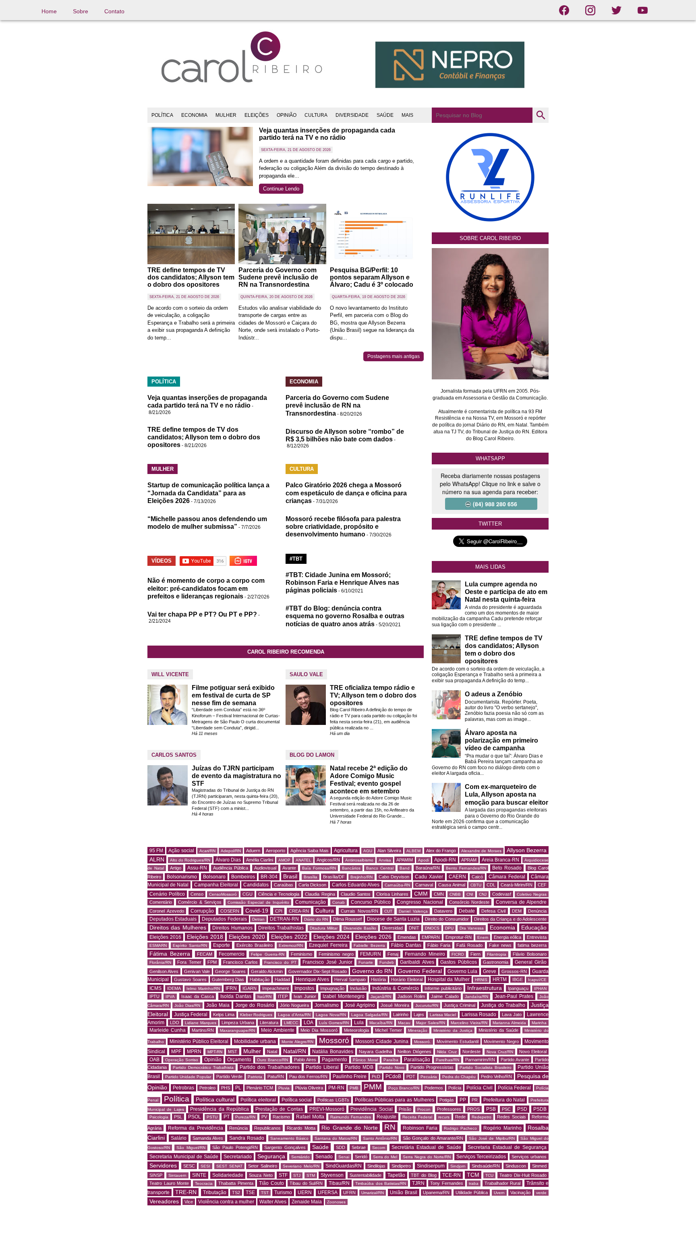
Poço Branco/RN (403, 1088)
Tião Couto (271, 1183)
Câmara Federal (507, 877)
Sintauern (177, 1175)
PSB (491, 1109)
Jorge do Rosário (254, 1005)
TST (265, 1192)
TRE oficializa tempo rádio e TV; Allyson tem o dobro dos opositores (373, 695)
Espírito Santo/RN (190, 945)
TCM (473, 1175)
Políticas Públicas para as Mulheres (394, 1100)
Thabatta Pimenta (235, 1183)
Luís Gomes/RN (334, 1023)
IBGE (517, 979)
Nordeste (471, 1051)
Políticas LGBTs (333, 1099)
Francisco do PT (280, 962)
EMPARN (431, 937)
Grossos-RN (514, 971)
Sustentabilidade (365, 1175)
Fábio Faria (438, 945)
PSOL (194, 1117)
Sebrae (359, 1147)
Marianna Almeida (509, 1023)
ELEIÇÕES (256, 115)
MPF (176, 1051)
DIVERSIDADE (352, 115)
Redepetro (481, 1117)
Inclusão (358, 988)
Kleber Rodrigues (256, 1014)
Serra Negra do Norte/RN (427, 1157)
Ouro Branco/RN (272, 1060)
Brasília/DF (334, 876)
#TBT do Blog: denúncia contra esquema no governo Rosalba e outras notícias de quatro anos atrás (345, 616)
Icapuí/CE (537, 979)
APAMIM (404, 859)
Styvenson (332, 1175)
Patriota (255, 1076)
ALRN (156, 859)
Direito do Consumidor (446, 919)
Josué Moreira (395, 1005)
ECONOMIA (194, 115)
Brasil (290, 876)
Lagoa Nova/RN (331, 1014)
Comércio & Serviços (200, 902)
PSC (506, 1109)
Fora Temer (189, 962)
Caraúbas (283, 884)
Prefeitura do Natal (504, 1100)
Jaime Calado (444, 996)
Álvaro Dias (228, 860)
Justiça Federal (191, 1014)
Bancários (351, 868)
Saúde (320, 1147)
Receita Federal (417, 1117)
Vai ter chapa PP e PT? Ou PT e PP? (202, 614)
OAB (154, 1059)
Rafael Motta (310, 1117)
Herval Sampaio (349, 979)
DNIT (414, 927)
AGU (367, 851)
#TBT (296, 559)
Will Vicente (170, 674)
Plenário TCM (259, 1087)
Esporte (221, 945)
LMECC (291, 1023)
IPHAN (540, 988)
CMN (439, 894)
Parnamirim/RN (480, 1059)
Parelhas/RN (447, 1060)
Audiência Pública (230, 867)
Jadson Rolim (411, 996)
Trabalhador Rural (503, 1183)
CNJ (483, 894)
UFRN (349, 1192)
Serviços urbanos (529, 1156)
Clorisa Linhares (392, 894)
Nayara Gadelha (375, 1051)
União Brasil (403, 1192)
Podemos (434, 1087)
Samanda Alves (208, 1138)
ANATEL (303, 860)
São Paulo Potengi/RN (235, 1147)
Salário (178, 1138)
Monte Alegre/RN (297, 1041)
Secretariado (238, 1156)
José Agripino (360, 1005)
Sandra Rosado (246, 1138)
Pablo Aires (305, 1059)
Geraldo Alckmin (267, 971)
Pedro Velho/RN (496, 1076)
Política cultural (215, 1099)
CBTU (475, 885)
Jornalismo (327, 1005)
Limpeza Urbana (238, 1022)
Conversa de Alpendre (521, 902)
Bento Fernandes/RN (466, 868)
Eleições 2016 (165, 937)
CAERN (457, 877)
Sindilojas (376, 1165)
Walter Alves (272, 1202)
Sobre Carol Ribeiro (490, 238)
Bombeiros (243, 877)
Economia (502, 927)
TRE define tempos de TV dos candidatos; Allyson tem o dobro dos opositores (190, 277)
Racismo (281, 1116)
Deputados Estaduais (173, 919)
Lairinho (400, 1014)
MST (232, 1051)
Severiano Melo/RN (301, 1166)
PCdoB (393, 1076)
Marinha (539, 1023)
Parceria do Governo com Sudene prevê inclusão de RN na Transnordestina (278, 277)
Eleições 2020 (247, 937)
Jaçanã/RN (381, 996)
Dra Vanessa (472, 928)
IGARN (249, 988)
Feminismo (301, 954)
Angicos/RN (328, 859)
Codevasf (501, 894)
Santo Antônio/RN (380, 1138)
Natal (272, 1051)
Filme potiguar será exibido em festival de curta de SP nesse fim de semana (233, 695)
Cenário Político (167, 894)
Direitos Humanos (232, 928)
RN (390, 1127)
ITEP (283, 996)
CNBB (455, 894)
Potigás (446, 1099)
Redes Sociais (511, 1116)
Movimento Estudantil (457, 1041)
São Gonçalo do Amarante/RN (433, 1138)
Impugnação (332, 988)
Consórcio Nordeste (469, 902)
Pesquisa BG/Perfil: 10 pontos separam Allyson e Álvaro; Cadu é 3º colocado (371, 277)
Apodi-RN (445, 860)
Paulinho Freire (350, 1076)
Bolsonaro (214, 877)
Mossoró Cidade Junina (381, 1041)
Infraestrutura (484, 988)
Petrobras (183, 1088)
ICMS (155, 988)
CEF (542, 884)
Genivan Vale (197, 971)
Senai (343, 1157)
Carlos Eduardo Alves (355, 885)
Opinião (213, 1059)
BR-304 (269, 877)
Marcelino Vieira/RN (469, 1023)
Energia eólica (508, 937)
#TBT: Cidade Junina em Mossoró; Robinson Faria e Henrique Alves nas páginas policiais (342, 582)
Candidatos (256, 885)
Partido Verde (229, 1076)
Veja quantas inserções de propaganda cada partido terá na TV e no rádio (327, 134)
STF (283, 1175)
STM (311, 1175)
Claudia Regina (320, 894)
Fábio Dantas (406, 945)
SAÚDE (385, 115)
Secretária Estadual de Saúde (426, 1147)
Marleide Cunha (167, 1030)
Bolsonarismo (182, 877)
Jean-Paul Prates (514, 996)
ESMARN (158, 945)
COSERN (229, 911)
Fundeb (386, 962)
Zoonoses (336, 1202)
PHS (225, 1087)
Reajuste (386, 1117)
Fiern (475, 954)
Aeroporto (275, 850)
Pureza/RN (245, 1117)
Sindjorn (458, 1166)
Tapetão (396, 1175)
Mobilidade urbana (255, 1041)
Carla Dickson (312, 884)
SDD (340, 1147)
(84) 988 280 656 (495, 504)
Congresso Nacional (420, 902)
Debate (467, 911)
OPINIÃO (286, 115)
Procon (424, 1109)
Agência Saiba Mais (309, 850)
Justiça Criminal (459, 1005)
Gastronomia (495, 962)
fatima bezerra (532, 945)
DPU (449, 928)
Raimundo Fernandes (350, 1117)
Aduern (253, 850)
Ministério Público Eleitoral (199, 1041)
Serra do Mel (385, 1157)
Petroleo (207, 1087)
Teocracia (204, 1183)
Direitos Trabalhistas (281, 928)
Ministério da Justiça (452, 1030)
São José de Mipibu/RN (491, 1138)
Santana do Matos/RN (336, 1138)
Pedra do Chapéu (459, 1076)
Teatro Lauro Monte (169, 1183)
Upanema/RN (436, 1192)
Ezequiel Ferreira (328, 945)
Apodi (423, 860)
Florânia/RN (160, 962)
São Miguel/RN (190, 1147)
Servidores (163, 1165)
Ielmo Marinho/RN (203, 988)
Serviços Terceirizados (481, 1156)
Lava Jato (512, 1014)
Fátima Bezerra (169, 953)
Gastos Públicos (458, 962)
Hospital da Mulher (449, 979)
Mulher (252, 1051)
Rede (460, 1116)
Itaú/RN (264, 996)
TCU (489, 1175)
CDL (491, 884)
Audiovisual (265, 867)
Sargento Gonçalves (285, 1147)
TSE (250, 1192)
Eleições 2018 (205, 937)
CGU (247, 894)
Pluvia (284, 1088)
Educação (534, 927)
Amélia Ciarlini (259, 859)
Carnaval (424, 884)
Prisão (405, 1109)
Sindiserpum (431, 1166)
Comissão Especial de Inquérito (258, 902)
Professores (449, 1109)
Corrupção (202, 911)
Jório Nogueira (294, 1005)
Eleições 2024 (331, 937)
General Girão (531, 962)
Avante (289, 867)
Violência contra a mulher (226, 1202)
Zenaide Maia (307, 1202)
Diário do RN (315, 919)
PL (238, 1088)
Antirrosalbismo (359, 860)
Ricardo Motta (301, 1128)
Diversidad (392, 927)
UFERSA (328, 1192)
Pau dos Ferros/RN (308, 1076)
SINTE (199, 1175)
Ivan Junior (305, 996)
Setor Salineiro (262, 1165)
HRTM (500, 979)
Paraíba (390, 1060)
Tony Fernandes (446, 1183)
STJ (296, 1175)
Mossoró (334, 1040)
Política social (297, 1100)
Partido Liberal (322, 1067)
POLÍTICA (162, 115)
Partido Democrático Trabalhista (203, 1067)
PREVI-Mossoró (326, 1109)
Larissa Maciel (443, 1014)
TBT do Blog (423, 1175)
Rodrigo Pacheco (460, 1128)
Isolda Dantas (235, 996)
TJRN (418, 1183)
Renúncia (238, 1128)
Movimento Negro (501, 1041)
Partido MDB (359, 1067)
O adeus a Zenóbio (493, 694)
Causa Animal (451, 884)
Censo (197, 894)
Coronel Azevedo (166, 911)
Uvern (499, 1192)
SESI (205, 1166)
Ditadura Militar (324, 928)
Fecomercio (231, 954)
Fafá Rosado (469, 945)
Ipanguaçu (518, 988)
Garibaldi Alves (417, 962)
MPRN (194, 1051)
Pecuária (428, 1076)
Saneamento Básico (289, 1138)
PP (463, 1100)
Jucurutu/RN (426, 1005)
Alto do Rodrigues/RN (190, 860)
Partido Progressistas (432, 1067)
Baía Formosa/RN (319, 868)
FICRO (458, 954)
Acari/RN (207, 851)
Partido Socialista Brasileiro (486, 1067)
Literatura (269, 1022)
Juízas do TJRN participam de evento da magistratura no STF (236, 776)
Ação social (181, 850)
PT (227, 1117)
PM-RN (336, 1088)
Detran (258, 919)
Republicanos (267, 1128)
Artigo (175, 867)
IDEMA (174, 988)
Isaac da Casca (197, 996)
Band (405, 868)
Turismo (283, 1192)
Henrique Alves (312, 979)
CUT (388, 911)
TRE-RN (186, 1192)
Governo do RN (372, 971)
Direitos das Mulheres (177, 927)
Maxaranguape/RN (237, 1030)
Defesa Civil (493, 911)
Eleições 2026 (373, 937)
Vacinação (520, 1192)
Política (176, 1099)
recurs (444, 1117)
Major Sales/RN (430, 1023)
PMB (354, 1088)
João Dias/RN (187, 1005)
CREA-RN (299, 911)
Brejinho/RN (361, 877)
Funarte (365, 962)
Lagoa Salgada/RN (369, 1014)
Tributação (214, 1192)
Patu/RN (275, 1076)
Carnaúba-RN (397, 885)
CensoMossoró (223, 894)
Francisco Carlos (240, 962)
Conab (338, 902)
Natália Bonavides (332, 1051)
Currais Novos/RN (359, 911)
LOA (308, 1022)
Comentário (160, 902)
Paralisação (417, 1059)
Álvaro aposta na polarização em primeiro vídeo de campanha (501, 740)
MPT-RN (214, 1052)
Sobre (80, 11)
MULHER (225, 115)
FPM (212, 962)
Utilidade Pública (472, 1192)
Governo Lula (462, 971)
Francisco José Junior (327, 962)
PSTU (212, 1117)
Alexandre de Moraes (481, 851)
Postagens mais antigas (393, 356)
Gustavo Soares (190, 979)
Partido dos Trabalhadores (270, 1067)
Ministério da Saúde (498, 1030)
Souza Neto (261, 1175)
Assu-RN (197, 868)
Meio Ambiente (277, 1030)
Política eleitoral (258, 1100)
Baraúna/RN (428, 867)
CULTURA (315, 115)
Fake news (500, 945)
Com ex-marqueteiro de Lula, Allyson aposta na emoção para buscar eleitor (506, 794)
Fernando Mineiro (425, 954)
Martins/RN (203, 1030)
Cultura (324, 910)
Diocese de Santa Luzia (393, 919)
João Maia (218, 1005)
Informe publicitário (443, 988)
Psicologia (158, 1117)
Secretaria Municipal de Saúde (183, 1156)
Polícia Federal (514, 1088)
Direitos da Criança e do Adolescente (510, 919)
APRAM (468, 859)
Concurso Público (371, 902)
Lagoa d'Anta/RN (294, 1014)
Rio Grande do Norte (349, 1127)
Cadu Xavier (429, 877)
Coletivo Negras (532, 894)
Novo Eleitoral (533, 1051)
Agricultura (346, 850)
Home (49, 11)
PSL (178, 1116)
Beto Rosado (507, 868)
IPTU (154, 996)
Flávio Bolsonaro (530, 954)
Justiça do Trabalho (503, 1005)
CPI (278, 911)
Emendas (407, 937)
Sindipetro (401, 1165)
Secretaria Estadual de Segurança (507, 1147)
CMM (421, 893)
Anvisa (385, 860)
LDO (174, 1022)
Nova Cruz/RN (500, 1052)
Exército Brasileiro (254, 945)
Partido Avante (515, 1059)
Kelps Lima (224, 1014)
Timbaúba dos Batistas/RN (380, 1183)
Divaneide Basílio (360, 928)
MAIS (407, 115)
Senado (324, 1156)
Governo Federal (419, 971)
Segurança (271, 1156)
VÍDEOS (161, 561)
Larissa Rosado (479, 1014)
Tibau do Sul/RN (306, 1183)
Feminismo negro (336, 954)
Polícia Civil (479, 1088)
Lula (359, 1022)
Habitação (259, 979)
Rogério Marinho (502, 1128)
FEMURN (370, 954)
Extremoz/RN (291, 945)
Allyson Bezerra (527, 850)
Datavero (443, 911)
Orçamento (239, 1059)
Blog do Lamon (312, 755)
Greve (489, 971)
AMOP (284, 860)
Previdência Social (371, 1109)
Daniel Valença (413, 911)
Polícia (454, 1087)
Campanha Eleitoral (216, 885)
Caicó (477, 876)
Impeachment (275, 988)
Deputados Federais (224, 919)
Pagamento (334, 1059)
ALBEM (413, 851)
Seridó (361, 1156)
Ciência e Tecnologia (278, 894)
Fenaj (392, 954)
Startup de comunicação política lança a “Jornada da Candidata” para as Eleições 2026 (208, 493)
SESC (189, 1165)
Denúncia (537, 911)
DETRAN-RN (284, 919)
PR (475, 1099)
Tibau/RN (339, 1183)
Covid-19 (256, 910)
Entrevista (537, 937)
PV (264, 1116)
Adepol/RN (231, 851)
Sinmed (539, 1165)
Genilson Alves (163, 971)
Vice (188, 1201)
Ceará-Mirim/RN (516, 884)
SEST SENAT (229, 1166)
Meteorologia (356, 1030)
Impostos (304, 988)
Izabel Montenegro (344, 996)
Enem (482, 937)
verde (541, 1192)
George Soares (230, 971)
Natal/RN (294, 1051)
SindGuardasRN (343, 1166)
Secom (378, 1147)
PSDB (540, 1109)
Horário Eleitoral (406, 979)
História (378, 979)
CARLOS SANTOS (174, 755)
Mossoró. (422, 1041)
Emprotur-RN (458, 937)
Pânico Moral (365, 1060)
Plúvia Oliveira (309, 1087)
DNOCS (432, 928)
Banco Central (380, 868)
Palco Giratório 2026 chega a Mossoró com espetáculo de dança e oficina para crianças (346, 493)
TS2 (236, 1192)
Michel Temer (388, 1030)
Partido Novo (391, 1067)
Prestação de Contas (279, 1109)
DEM (517, 911)
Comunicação (310, 902)
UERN (305, 1192)
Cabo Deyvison (394, 876)
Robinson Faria (420, 1128)
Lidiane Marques (200, 1023)
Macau (404, 1023)
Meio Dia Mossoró (319, 1030)
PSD (522, 1109)
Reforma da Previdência (195, 1128)
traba (473, 1183)
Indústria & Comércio (395, 988)
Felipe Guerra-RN (267, 954)
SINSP (155, 1175)
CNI (469, 894)
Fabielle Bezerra (369, 945)
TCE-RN (451, 1175)
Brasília (310, 877)
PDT (410, 1076)
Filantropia (496, 954)
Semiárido (300, 1157)
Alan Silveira (389, 850)
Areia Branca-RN (500, 860)
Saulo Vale (306, 674)
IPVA (170, 996)
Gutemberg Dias (228, 979)
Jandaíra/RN (476, 996)
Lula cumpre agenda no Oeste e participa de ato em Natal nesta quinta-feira (506, 592)
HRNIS (481, 979)
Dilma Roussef (347, 919)
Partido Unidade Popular (188, 1076)
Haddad (282, 979)
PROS (473, 1109)
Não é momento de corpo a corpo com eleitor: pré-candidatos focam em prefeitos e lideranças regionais (206, 588)
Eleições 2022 (289, 937)
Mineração (417, 1030)
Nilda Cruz (447, 1052)
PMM (373, 1087)
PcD (376, 1076)
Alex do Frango (441, 850)
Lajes (419, 1014)
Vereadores (164, 1201)
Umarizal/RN (372, 1192)
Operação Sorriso (181, 1060)
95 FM (156, 850)
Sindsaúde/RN (486, 1165)
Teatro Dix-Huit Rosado (523, 1175)
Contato (114, 11)
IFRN (231, 988)
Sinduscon (515, 1165)
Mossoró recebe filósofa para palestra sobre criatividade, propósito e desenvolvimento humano (343, 526)
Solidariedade (227, 1175)
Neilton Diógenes (414, 1051)
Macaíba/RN (380, 1023)
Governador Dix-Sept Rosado (317, 971)
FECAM (204, 954)
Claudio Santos (356, 894)
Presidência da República (219, 1109)
